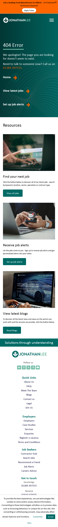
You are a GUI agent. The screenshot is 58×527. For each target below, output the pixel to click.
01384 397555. (12, 67)
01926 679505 (29, 494)
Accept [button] (50, 516)
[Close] (56, 2)
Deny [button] (29, 523)
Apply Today (29, 10)
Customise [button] (37, 516)
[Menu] (52, 17)
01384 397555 (29, 485)
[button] (14, 80)
